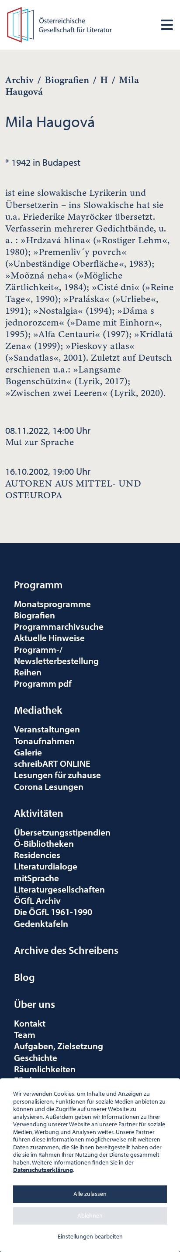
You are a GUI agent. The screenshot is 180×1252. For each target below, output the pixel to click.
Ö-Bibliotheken (44, 843)
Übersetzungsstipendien (62, 832)
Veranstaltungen (47, 729)
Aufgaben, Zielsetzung (58, 1045)
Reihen (28, 672)
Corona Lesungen (48, 786)
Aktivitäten (38, 812)
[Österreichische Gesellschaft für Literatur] (60, 23)
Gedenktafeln (41, 923)
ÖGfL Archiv (37, 900)
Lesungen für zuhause (57, 774)
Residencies (37, 854)
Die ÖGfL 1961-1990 (53, 911)
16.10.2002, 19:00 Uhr (73, 483)
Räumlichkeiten (45, 1068)
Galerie (28, 752)
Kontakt (29, 1023)
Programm (38, 584)
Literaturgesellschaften (59, 889)
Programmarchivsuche (59, 626)
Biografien (67, 80)
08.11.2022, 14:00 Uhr (47, 436)
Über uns (34, 1003)
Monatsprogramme (52, 603)
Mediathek (38, 709)
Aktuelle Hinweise (49, 637)
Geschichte (35, 1057)
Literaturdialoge (45, 866)
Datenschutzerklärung (43, 1170)
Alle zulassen (90, 1194)
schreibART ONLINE (52, 763)
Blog (24, 976)
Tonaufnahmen (44, 740)
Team (24, 1034)
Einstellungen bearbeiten (90, 1236)
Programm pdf (43, 683)
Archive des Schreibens (66, 950)
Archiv (19, 80)
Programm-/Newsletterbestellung (56, 655)
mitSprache (36, 877)
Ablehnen (90, 1215)
